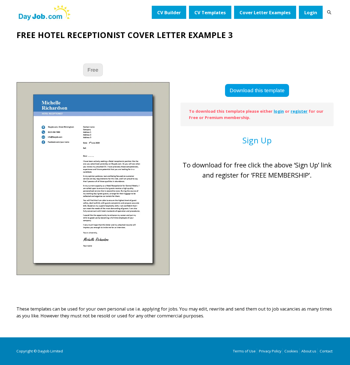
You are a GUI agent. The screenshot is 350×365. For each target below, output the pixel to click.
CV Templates (210, 12)
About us (308, 351)
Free (93, 70)
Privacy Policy (270, 351)
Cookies (291, 351)
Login (310, 12)
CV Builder (169, 12)
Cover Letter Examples (265, 12)
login (279, 111)
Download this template (257, 90)
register (299, 111)
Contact (326, 351)
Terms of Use (244, 351)
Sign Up (257, 140)
